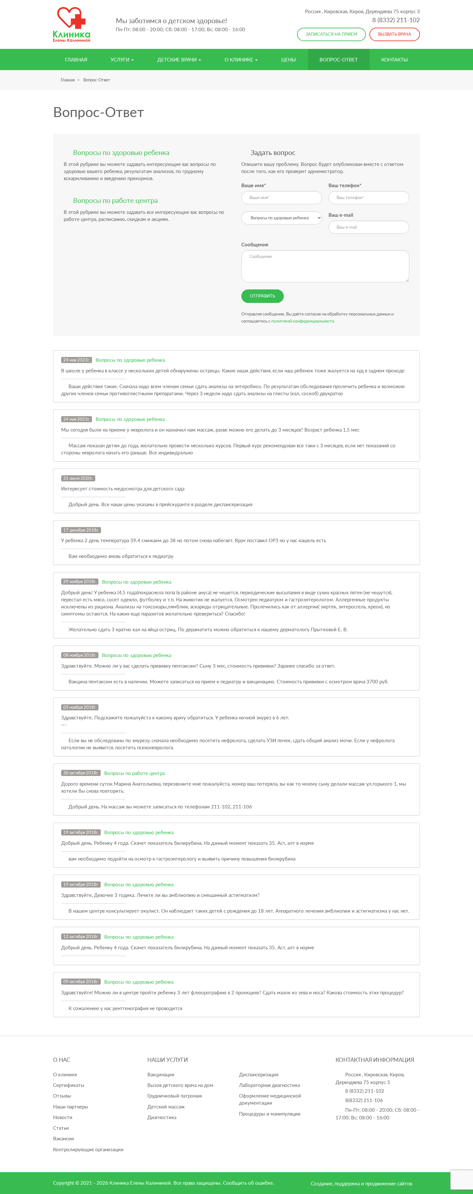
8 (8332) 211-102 (396, 19)
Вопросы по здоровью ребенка (130, 360)
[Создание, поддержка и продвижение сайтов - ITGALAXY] (417, 1183)
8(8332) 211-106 (364, 1100)
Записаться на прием (331, 34)
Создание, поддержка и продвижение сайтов (361, 1183)
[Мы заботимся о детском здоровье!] (71, 24)
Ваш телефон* (345, 185)
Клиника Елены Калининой (140, 1183)
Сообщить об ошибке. (248, 1183)
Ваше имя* (253, 185)
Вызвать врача (394, 34)
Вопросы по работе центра (134, 773)
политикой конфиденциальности (302, 321)
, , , (362, 11)
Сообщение (254, 244)
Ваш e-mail (341, 215)
